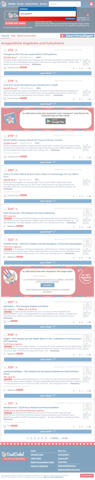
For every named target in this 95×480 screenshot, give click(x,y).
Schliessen (70, 19)
